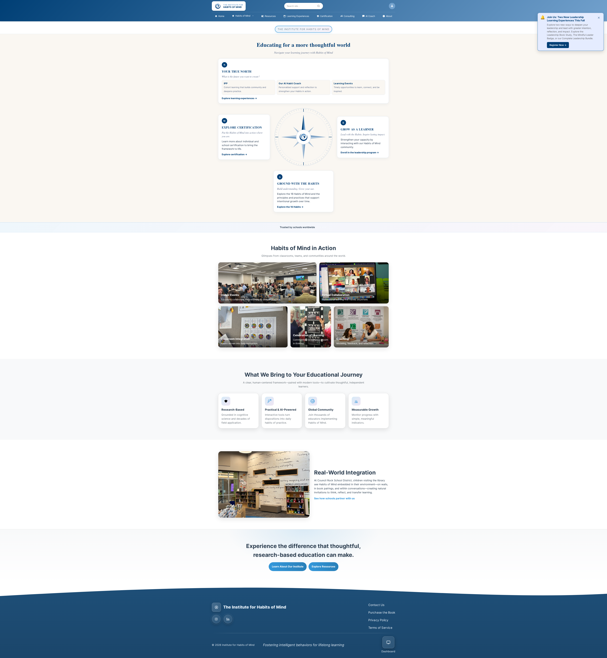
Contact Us (376, 605)
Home (221, 16)
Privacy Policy (378, 620)
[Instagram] (216, 619)
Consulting (349, 16)
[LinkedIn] (228, 619)
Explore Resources (323, 566)
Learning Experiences (298, 16)
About (389, 16)
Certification (326, 16)
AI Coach (370, 16)
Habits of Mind (242, 15)
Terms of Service (380, 628)
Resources (270, 16)
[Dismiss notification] (599, 17)
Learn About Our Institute (288, 566)
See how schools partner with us (334, 498)
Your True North (236, 71)
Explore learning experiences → (239, 98)
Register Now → (557, 45)
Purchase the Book (381, 612)
